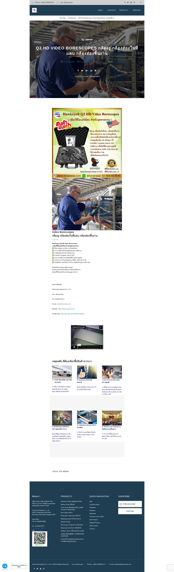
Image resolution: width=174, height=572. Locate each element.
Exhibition (92, 510)
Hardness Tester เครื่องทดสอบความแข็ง (72, 531)
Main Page (63, 18)
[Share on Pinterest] (95, 70)
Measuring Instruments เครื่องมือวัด (71, 528)
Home (100, 10)
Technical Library (94, 504)
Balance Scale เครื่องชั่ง (68, 504)
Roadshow (93, 507)
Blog (91, 501)
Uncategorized (72, 18)
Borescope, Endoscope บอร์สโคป (70, 515)
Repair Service (94, 526)
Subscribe (130, 511)
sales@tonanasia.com (64, 304)
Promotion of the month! (97, 516)
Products (123, 10)
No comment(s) (85, 62)
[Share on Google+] (86, 70)
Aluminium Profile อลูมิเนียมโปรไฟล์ (71, 501)
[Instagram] (134, 2)
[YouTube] (131, 2)
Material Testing (65, 522)
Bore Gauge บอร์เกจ (66, 512)
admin (89, 39)
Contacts (111, 10)
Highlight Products (95, 522)
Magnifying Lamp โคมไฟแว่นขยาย (71, 519)
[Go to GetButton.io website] (5, 570)
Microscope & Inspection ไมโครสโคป (72, 525)
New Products (94, 519)
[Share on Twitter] (82, 70)
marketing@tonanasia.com (122, 564)
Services (136, 10)
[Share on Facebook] (78, 70)
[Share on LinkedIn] (91, 70)
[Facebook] (124, 2)
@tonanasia (38, 530)
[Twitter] (128, 2)
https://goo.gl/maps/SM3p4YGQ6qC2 (72, 313)
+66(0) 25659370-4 (47, 2)
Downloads (93, 513)
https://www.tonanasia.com (66, 309)
